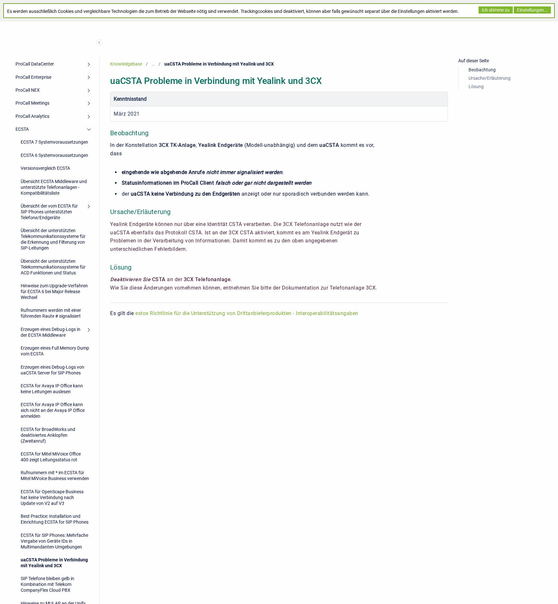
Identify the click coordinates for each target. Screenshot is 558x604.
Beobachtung (482, 69)
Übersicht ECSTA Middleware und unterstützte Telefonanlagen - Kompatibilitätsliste (54, 187)
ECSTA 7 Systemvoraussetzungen (54, 142)
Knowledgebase (126, 64)
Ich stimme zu (496, 10)
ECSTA (22, 129)
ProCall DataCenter (35, 64)
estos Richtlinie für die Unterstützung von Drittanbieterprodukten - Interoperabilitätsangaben (246, 313)
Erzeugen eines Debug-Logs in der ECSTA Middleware (50, 332)
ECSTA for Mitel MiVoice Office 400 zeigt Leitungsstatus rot (51, 456)
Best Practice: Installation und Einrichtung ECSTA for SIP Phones (54, 519)
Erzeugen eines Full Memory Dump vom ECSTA (55, 350)
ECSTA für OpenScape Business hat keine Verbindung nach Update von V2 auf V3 (52, 497)
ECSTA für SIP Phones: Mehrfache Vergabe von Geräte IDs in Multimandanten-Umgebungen (54, 541)
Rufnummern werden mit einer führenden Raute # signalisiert (51, 313)
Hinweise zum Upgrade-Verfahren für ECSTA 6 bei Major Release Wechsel (54, 291)
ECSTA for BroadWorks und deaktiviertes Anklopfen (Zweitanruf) (48, 435)
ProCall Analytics (32, 116)
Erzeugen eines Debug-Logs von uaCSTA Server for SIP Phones (52, 369)
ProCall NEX (28, 90)
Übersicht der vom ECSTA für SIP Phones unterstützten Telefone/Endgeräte (49, 211)
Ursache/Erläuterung (490, 78)
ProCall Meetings (32, 103)
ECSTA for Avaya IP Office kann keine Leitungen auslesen (52, 388)
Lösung (476, 86)
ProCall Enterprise (33, 77)
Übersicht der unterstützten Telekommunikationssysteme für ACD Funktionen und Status (53, 267)
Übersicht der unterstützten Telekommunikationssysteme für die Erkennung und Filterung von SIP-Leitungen (53, 239)
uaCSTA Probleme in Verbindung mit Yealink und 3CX (54, 562)
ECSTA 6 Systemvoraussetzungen (54, 155)
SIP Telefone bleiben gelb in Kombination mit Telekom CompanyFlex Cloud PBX (47, 584)
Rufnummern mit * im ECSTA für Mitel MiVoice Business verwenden (55, 475)
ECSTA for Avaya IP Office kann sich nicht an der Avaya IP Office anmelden (53, 410)
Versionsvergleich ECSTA (45, 168)
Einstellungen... (532, 10)
